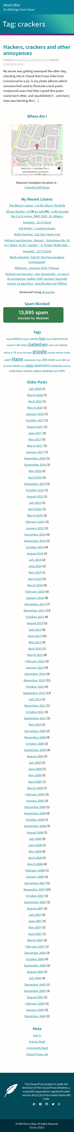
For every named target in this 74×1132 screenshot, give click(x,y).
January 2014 (35, 598)
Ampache (48, 292)
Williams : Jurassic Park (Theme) (37, 268)
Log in (37, 1035)
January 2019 (35, 414)
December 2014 (34, 534)
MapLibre (25, 168)
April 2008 (35, 858)
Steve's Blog (11, 5)
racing (58, 360)
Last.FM (7, 359)
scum (9, 365)
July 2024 (35, 389)
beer (42, 338)
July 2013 (35, 630)
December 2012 (34, 674)
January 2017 (35, 452)
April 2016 (35, 477)
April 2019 (35, 401)
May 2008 (35, 851)
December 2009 (34, 731)
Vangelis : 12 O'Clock (37, 222)
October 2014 (35, 547)
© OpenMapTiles (39, 168)
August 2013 (35, 623)
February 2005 (35, 1003)
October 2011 (35, 712)
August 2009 (35, 756)
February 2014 (35, 591)
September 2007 (35, 902)
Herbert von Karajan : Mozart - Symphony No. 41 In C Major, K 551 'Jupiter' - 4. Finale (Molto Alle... (37, 242)
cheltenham (38, 344)
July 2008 (35, 839)
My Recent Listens (37, 199)
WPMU (62, 370)
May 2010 (35, 724)
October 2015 (35, 490)
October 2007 (35, 896)
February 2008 (35, 870)
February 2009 (35, 794)
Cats (17, 344)
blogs (48, 339)
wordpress (47, 370)
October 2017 (35, 420)
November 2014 (34, 541)
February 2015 (35, 522)
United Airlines (15, 370)
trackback (67, 366)
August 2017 (35, 427)
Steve (43, 59)
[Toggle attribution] (59, 168)
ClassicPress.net (37, 1054)
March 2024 (35, 395)
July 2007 (35, 915)
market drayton (30, 360)
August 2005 (35, 997)
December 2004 (34, 1016)
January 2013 (35, 667)
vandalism (28, 370)
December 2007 (34, 883)
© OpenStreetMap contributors (36, 170)
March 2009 (35, 788)
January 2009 (35, 801)
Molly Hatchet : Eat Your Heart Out (37, 234)
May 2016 (35, 471)
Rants (20, 64)
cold (56, 345)
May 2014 (35, 572)
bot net (64, 338)
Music (39, 360)
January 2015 (35, 528)
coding (51, 345)
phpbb (51, 359)
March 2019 (35, 408)
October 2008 (35, 820)
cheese (24, 345)
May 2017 (35, 439)
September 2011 (35, 718)
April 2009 (35, 782)
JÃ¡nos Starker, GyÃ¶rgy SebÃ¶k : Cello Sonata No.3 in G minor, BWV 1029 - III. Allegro (37, 213)
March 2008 (35, 864)
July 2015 (35, 503)
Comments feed (37, 1048)
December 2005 (34, 985)
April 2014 (35, 579)
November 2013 (34, 610)
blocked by (38, 316)
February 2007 (35, 946)
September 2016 (35, 465)
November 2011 (34, 706)
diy (12, 352)
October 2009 (35, 744)
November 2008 (34, 813)
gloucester (27, 352)
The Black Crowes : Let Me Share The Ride (37, 205)
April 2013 (35, 649)
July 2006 (35, 978)
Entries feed (37, 1042)
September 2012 (34, 693)
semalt (16, 365)
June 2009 (35, 769)
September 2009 (35, 750)
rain (63, 359)
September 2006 (35, 965)
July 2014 (35, 560)
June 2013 (34, 636)
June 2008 (35, 845)
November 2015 (34, 484)
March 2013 (35, 655)
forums (20, 352)
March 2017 (35, 446)
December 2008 (34, 807)
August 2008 (35, 832)
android (26, 339)
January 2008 (35, 877)
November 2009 (34, 737)
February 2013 (35, 661)
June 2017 (35, 433)
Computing (9, 64)
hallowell (51, 352)
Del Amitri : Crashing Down (37, 228)
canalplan (11, 345)
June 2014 (35, 566)
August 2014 (35, 553)
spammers (41, 365)
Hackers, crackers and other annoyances (36, 50)
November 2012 (34, 680)
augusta (34, 338)
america (17, 338)
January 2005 (35, 1010)
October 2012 (35, 687)
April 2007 (35, 934)
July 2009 (35, 763)
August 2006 (35, 972)
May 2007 (35, 927)
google (40, 351)
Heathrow (60, 352)
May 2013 (35, 642)
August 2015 (35, 496)
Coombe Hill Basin (37, 187)
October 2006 (35, 959)
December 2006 (34, 953)
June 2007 (35, 921)
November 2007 (34, 889)
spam (30, 365)
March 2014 (35, 585)
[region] (37, 150)
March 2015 (35, 515)
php (44, 359)
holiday (67, 352)
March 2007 (35, 940)
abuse (8, 339)
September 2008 (35, 826)
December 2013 (34, 604)
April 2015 (35, 509)
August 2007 (35, 908)
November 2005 (34, 991)
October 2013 (35, 617)
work (56, 370)
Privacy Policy (37, 1127)
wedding (37, 370)
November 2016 (34, 458)
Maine (17, 359)
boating (55, 338)
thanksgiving (56, 365)
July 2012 (35, 699)
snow (23, 366)
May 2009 (35, 775)
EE (15, 352)
